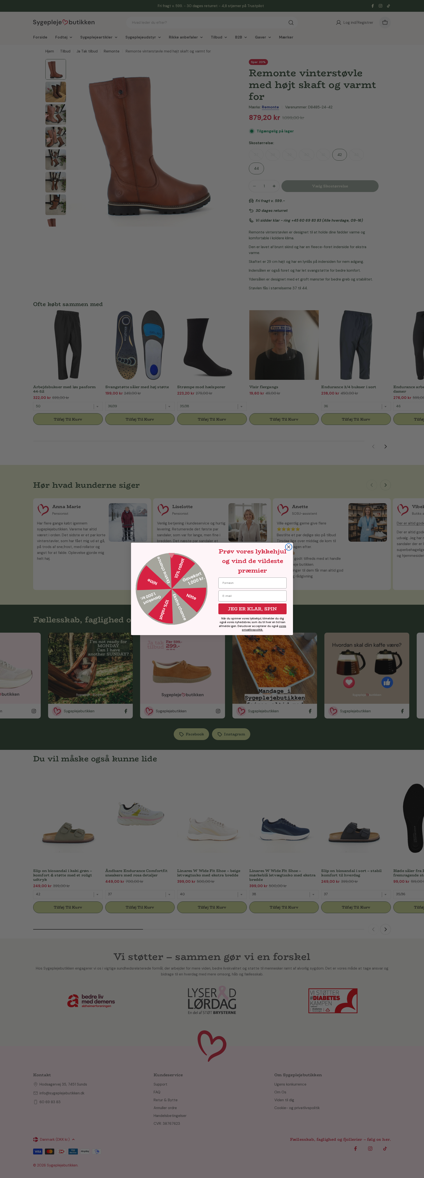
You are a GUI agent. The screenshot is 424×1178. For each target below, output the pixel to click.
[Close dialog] (288, 547)
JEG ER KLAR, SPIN (252, 608)
